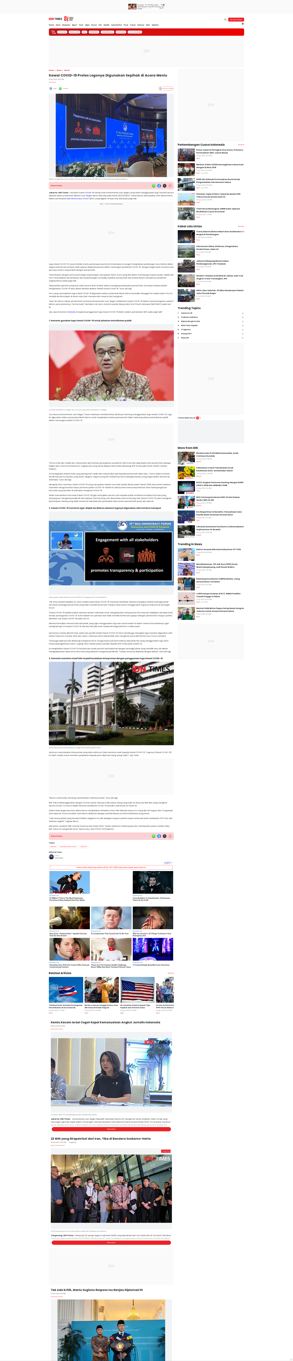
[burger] (242, 23)
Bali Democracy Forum (78, 198)
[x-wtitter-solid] (164, 186)
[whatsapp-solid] (153, 186)
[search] (225, 19)
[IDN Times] (61, 19)
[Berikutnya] (174, 984)
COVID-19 (89, 192)
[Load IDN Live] (211, 431)
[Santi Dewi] (51, 856)
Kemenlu (71, 312)
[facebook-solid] (159, 186)
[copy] (170, 186)
